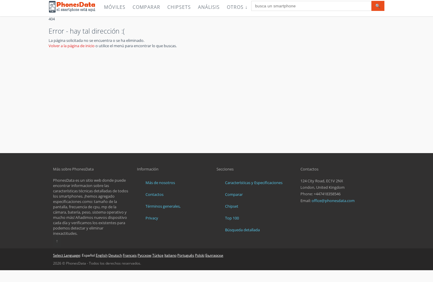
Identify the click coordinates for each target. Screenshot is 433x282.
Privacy (152, 218)
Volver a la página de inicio (72, 45)
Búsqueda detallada (242, 229)
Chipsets (179, 7)
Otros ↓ (237, 7)
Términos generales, (163, 206)
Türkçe (157, 255)
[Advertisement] (216, 109)
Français (130, 255)
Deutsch (115, 255)
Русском (144, 255)
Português (185, 255)
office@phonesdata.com (333, 200)
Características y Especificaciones (253, 182)
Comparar (146, 7)
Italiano (170, 255)
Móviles (114, 7)
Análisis (209, 7)
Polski (199, 255)
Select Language (66, 255)
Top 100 (232, 218)
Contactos (154, 194)
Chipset (231, 206)
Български (214, 255)
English (102, 255)
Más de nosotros (160, 182)
